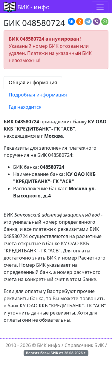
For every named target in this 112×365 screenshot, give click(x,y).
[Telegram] (88, 21)
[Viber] (96, 21)
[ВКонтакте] (71, 21)
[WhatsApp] (104, 21)
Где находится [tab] (25, 107)
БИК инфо (48, 345)
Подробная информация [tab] (38, 94)
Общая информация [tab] (33, 82)
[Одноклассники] (79, 21)
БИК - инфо (33, 7)
